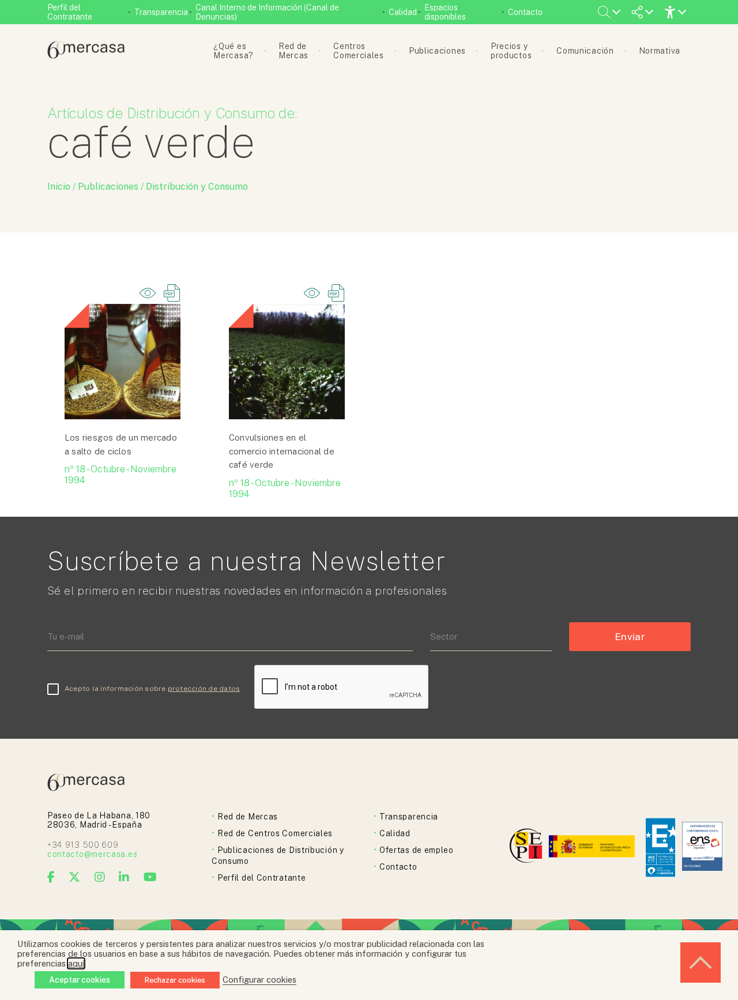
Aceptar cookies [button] (79, 979)
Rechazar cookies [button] (175, 980)
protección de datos (204, 689)
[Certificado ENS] (702, 847)
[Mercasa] (86, 55)
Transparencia (161, 12)
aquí (76, 963)
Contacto (525, 12)
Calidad (403, 12)
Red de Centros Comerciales (275, 833)
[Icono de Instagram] (100, 877)
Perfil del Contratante (69, 12)
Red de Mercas (247, 816)
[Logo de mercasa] (528, 847)
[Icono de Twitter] (75, 877)
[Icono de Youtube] (150, 877)
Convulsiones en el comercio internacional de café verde (281, 451)
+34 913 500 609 (83, 844)
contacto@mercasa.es (92, 854)
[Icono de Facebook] (51, 877)
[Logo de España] (593, 847)
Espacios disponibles (445, 12)
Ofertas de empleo (416, 850)
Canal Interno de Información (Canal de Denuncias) (267, 12)
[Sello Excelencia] (660, 847)
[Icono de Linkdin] (124, 877)
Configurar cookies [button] (259, 979)
